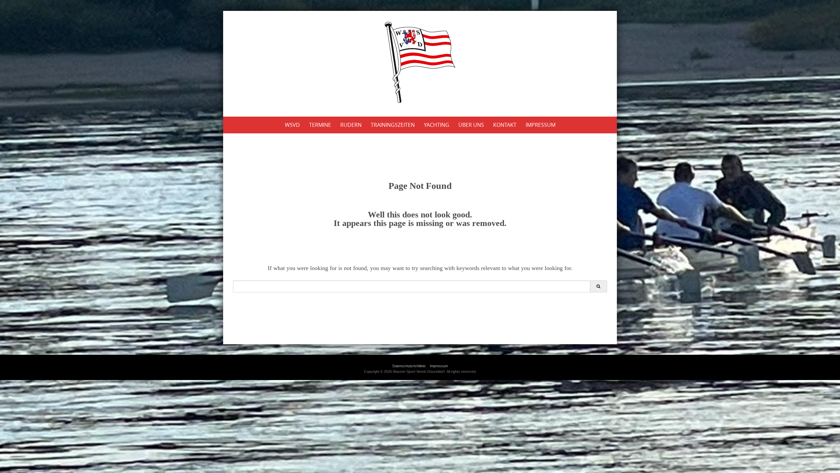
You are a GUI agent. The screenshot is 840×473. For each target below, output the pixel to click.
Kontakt (504, 124)
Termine (320, 124)
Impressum (541, 124)
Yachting (436, 124)
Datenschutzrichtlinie (409, 366)
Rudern (351, 124)
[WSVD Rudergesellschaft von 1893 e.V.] (420, 62)
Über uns (471, 124)
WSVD (292, 124)
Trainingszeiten (393, 124)
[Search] (598, 286)
